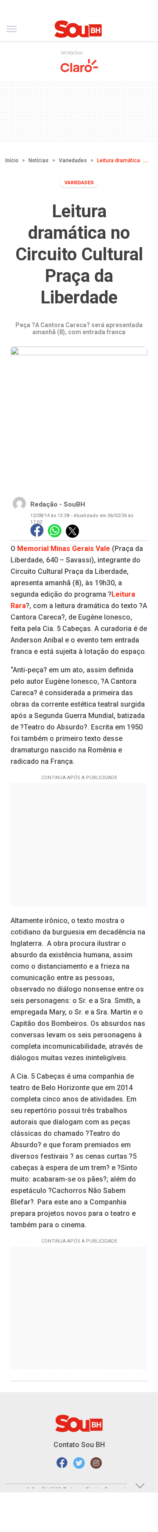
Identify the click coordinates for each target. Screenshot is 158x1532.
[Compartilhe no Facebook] (37, 531)
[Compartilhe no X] (72, 531)
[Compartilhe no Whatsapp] (55, 531)
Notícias (39, 160)
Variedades (73, 160)
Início (11, 160)
